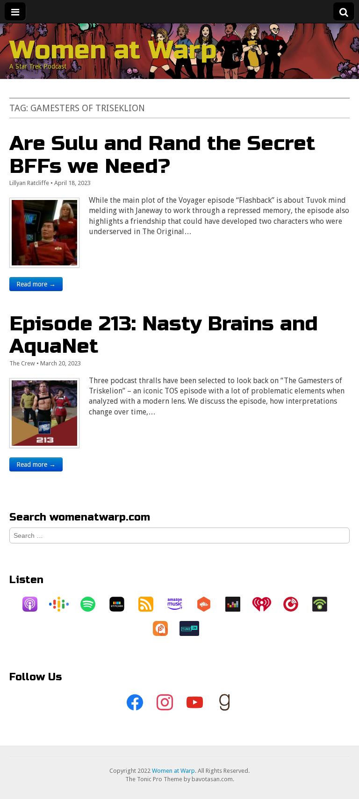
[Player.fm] (295, 604)
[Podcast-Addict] (165, 628)
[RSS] (150, 604)
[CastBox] (208, 604)
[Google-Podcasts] (63, 604)
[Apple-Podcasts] (34, 604)
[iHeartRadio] (266, 604)
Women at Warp (113, 50)
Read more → (36, 284)
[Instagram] (165, 703)
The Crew (22, 363)
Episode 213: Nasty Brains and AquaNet (163, 334)
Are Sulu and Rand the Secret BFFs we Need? (162, 154)
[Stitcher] (121, 604)
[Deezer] (237, 604)
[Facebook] (135, 703)
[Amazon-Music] (179, 604)
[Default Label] (194, 703)
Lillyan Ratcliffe (29, 182)
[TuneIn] (194, 628)
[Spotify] (92, 604)
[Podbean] (324, 604)
